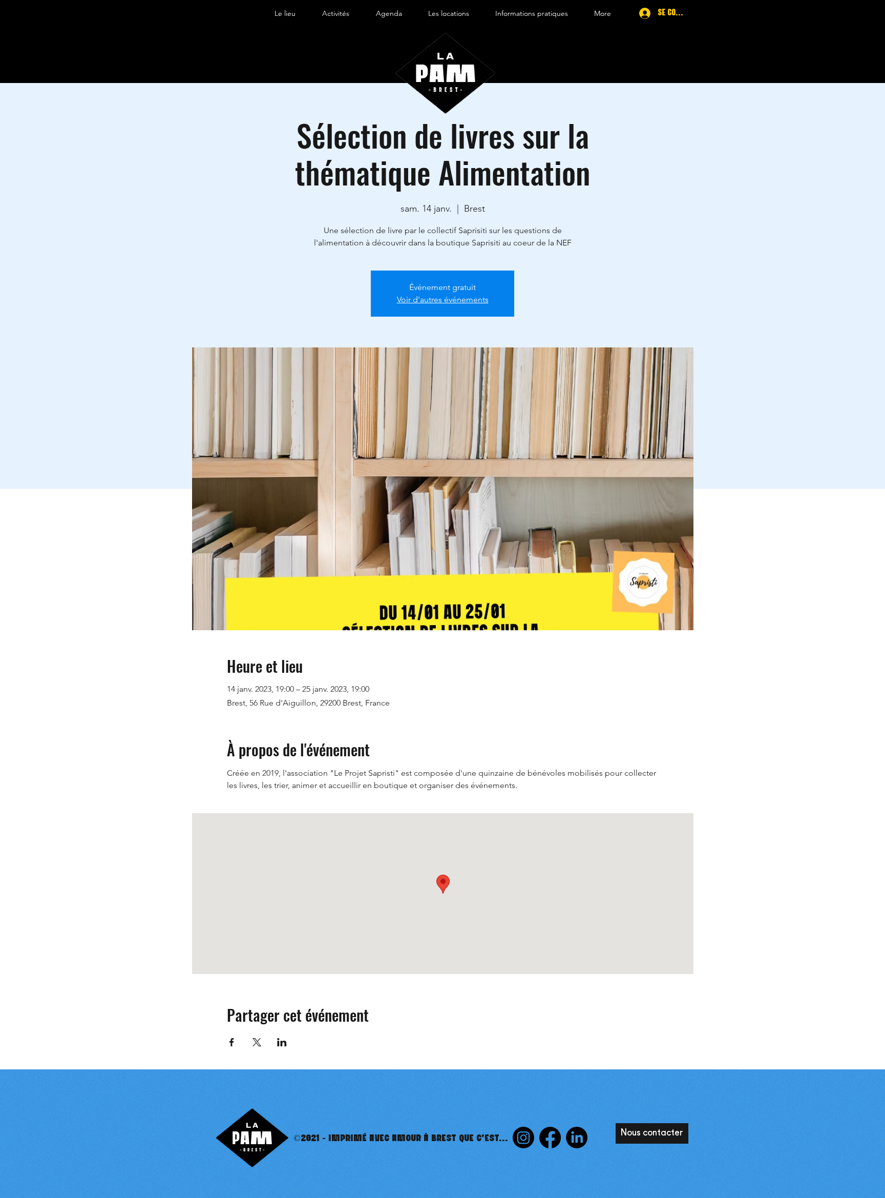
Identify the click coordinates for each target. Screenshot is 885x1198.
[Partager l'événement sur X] (257, 1042)
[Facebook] (550, 1137)
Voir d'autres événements (443, 299)
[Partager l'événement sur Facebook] (232, 1042)
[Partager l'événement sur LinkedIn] (282, 1042)
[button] (285, 13)
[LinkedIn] (576, 1137)
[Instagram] (523, 1137)
